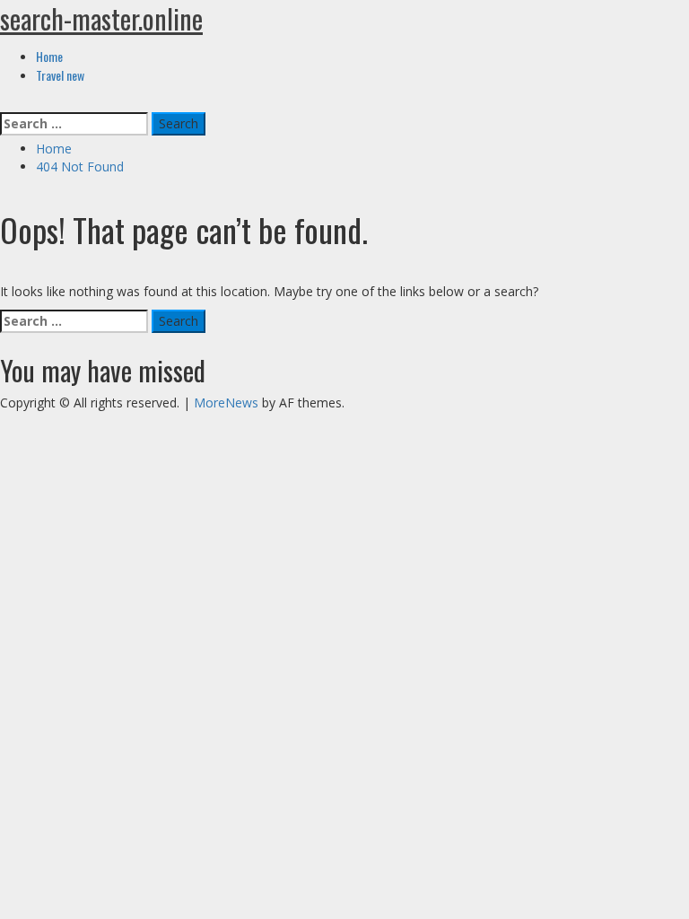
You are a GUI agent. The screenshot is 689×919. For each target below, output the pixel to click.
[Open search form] (5, 102)
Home (49, 56)
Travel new (60, 75)
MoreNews (226, 402)
